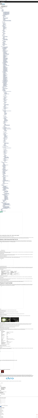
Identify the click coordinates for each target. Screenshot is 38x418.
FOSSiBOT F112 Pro (6, 199)
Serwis (1, 209)
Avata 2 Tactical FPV (5, 44)
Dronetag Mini (4, 186)
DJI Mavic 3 (4, 57)
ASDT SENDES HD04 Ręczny (6, 14)
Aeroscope (4, 205)
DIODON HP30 (4, 48)
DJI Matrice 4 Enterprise (5, 67)
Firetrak (4, 181)
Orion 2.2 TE (4, 33)
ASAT (5, 112)
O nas (2, 9)
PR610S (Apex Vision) (6, 143)
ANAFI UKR (4, 41)
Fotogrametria (3, 166)
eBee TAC (5, 100)
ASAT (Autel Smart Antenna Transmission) (7, 20)
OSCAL (4, 190)
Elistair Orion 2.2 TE (5, 79)
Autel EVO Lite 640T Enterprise (6, 65)
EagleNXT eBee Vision (5, 59)
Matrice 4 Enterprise (5, 27)
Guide (3, 142)
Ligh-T (4, 34)
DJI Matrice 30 (4, 66)
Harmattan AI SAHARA (5, 39)
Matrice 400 (5, 119)
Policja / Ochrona (3, 90)
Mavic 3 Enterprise (6, 137)
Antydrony (2, 202)
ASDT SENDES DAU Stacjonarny (6, 203)
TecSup (4, 192)
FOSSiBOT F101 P (6, 197)
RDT (3, 182)
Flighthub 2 (4, 178)
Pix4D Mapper (4, 179)
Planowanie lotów (3, 165)
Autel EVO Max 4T (5, 64)
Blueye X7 (4, 24)
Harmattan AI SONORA (5, 47)
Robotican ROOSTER (5, 61)
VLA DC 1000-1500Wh (6, 193)
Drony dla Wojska (2, 389)
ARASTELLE (4, 110)
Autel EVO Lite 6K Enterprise (6, 54)
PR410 (4, 37)
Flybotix (4, 141)
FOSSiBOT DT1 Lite (6, 195)
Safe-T (5, 154)
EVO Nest (4, 19)
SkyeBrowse (4, 169)
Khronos (5, 124)
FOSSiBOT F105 (6, 198)
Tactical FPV (4, 107)
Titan (3, 17)
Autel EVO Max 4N (5, 53)
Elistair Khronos (4, 60)
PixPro (4, 168)
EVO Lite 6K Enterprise (5, 18)
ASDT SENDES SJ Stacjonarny (6, 13)
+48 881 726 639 (1, 416)
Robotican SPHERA (5, 170)
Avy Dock (4, 22)
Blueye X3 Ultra (5, 117)
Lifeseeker (5, 98)
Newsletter (2, 210)
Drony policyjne (2, 388)
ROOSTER (4, 43)
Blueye (4, 96)
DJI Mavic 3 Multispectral (5, 58)
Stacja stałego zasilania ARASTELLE (7, 91)
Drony (1, 46)
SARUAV (4, 164)
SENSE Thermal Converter (5, 180)
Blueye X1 (4, 23)
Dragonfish (5, 92)
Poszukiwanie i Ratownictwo (4, 162)
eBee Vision (4, 31)
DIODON (3, 25)
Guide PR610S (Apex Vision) (6, 188)
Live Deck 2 (5, 114)
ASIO (5, 126)
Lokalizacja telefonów (4, 171)
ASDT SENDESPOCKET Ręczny (6, 204)
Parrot (2, 40)
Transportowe (3, 89)
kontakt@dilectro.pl (3, 2)
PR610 (5, 144)
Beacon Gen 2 (5, 139)
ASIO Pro (4, 35)
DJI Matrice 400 (4, 55)
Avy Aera (5, 95)
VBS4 (3, 184)
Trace (3, 45)
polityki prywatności (6, 405)
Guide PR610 (4, 189)
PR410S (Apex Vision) (5, 36)
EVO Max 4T (5, 130)
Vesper (5, 109)
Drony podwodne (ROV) (3, 387)
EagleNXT (3, 30)
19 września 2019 (4, 236)
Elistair (2, 32)
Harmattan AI (3, 38)
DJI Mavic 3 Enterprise (5, 68)
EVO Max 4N (4, 16)
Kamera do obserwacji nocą (4, 82)
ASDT (2, 11)
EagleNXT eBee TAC (5, 77)
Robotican (3, 42)
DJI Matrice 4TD (4, 56)
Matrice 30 (4, 28)
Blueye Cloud (4, 173)
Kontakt (3, 10)
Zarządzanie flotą (3, 172)
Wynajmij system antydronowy (5, 208)
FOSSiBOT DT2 (6, 196)
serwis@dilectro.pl (1, 417)
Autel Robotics (3, 15)
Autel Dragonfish (4, 52)
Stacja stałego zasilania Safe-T (7, 125)
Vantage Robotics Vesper (5, 62)
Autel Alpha (4, 63)
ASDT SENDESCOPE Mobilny (6, 12)
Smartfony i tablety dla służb (4, 194)
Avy (2, 21)
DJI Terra (4, 167)
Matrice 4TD (5, 136)
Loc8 (3, 163)
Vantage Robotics (4, 108)
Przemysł (3, 176)
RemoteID (3, 185)
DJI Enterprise (3, 26)
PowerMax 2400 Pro (6, 191)
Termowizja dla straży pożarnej (5, 187)
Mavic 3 (4, 29)
